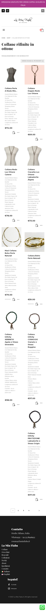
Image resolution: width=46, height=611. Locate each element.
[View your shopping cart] (42, 30)
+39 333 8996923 (28, 537)
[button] (14, 132)
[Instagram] (7, 10)
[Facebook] (3, 10)
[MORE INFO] (18, 132)
